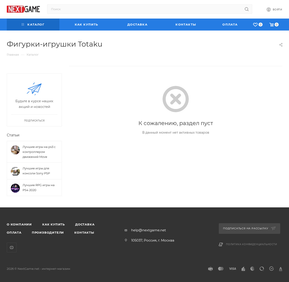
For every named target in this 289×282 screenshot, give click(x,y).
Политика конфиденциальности (251, 244)
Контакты (84, 232)
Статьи (13, 135)
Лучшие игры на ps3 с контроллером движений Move (39, 152)
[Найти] (246, 9)
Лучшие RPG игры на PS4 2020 (39, 187)
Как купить (53, 224)
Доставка (84, 224)
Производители (48, 232)
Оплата (14, 232)
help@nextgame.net (148, 230)
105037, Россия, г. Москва (152, 240)
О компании (19, 224)
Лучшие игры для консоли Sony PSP (36, 170)
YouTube (11, 247)
